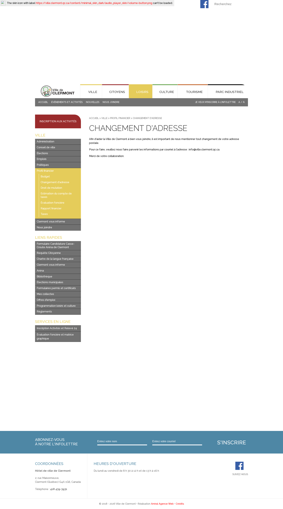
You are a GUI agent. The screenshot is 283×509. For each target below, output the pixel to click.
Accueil (43, 102)
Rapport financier (51, 208)
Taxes (44, 214)
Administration (45, 141)
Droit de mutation (51, 187)
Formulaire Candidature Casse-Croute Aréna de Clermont (56, 245)
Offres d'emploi (46, 299)
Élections (42, 153)
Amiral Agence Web (162, 503)
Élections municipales (50, 282)
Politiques (43, 164)
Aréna (40, 270)
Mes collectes (45, 294)
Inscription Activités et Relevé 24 (57, 328)
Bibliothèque (44, 276)
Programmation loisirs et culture (56, 305)
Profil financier (45, 170)
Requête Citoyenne (49, 252)
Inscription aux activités (57, 121)
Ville (104, 118)
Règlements (44, 311)
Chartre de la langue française (55, 258)
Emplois (42, 159)
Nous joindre (111, 102)
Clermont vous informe (51, 221)
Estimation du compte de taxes (56, 195)
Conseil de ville (46, 147)
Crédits (180, 503)
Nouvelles (92, 102)
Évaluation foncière (52, 202)
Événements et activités (67, 102)
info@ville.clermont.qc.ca (50, 493)
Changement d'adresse (55, 182)
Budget (45, 176)
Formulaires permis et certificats (56, 288)
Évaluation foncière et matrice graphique (55, 336)
